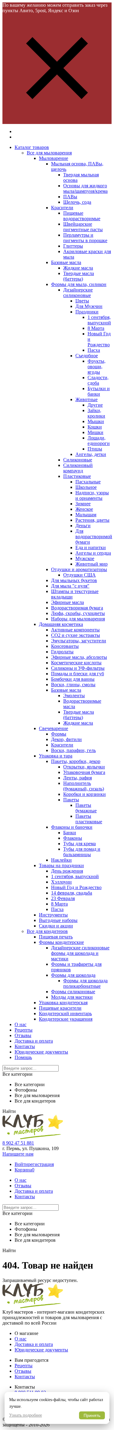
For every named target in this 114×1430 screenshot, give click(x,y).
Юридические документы (41, 1051)
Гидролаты (62, 651)
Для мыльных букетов (74, 580)
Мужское (84, 558)
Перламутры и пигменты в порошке (85, 237)
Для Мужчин (88, 306)
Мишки (95, 432)
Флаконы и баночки (71, 827)
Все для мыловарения (49, 152)
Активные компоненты (75, 629)
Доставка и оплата (34, 1040)
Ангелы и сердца (93, 553)
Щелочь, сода (77, 202)
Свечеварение (53, 728)
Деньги (83, 525)
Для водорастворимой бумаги (93, 536)
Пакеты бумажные (86, 808)
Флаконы (72, 838)
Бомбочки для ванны (73, 679)
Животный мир (91, 564)
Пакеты (71, 799)
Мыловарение (53, 158)
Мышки (96, 421)
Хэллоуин (61, 881)
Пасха (94, 350)
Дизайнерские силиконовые (78, 292)
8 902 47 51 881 (18, 1143)
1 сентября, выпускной (99, 320)
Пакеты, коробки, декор (75, 761)
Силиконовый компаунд (78, 468)
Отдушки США (79, 574)
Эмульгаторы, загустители (78, 640)
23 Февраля (63, 898)
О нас (20, 1024)
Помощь (23, 1057)
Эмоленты (74, 695)
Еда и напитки (90, 547)
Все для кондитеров (47, 931)
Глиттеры (73, 246)
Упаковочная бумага (84, 772)
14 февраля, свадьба (71, 892)
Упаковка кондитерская (63, 1002)
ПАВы (70, 196)
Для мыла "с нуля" (70, 585)
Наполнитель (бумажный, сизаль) (83, 786)
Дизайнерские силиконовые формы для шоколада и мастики (80, 953)
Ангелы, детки (90, 454)
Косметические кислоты (76, 662)
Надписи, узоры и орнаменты (92, 495)
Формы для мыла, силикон (78, 284)
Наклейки (61, 860)
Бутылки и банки (99, 391)
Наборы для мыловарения (78, 618)
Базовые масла (66, 262)
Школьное (86, 487)
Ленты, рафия (77, 777)
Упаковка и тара (55, 755)
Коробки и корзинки (84, 794)
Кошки (95, 426)
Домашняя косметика (61, 624)
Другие (95, 405)
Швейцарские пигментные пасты (83, 226)
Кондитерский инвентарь (65, 1013)
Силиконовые (77, 459)
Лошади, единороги (99, 440)
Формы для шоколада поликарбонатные (85, 983)
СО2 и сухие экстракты (75, 635)
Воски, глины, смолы (73, 684)
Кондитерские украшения (65, 1019)
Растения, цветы (92, 520)
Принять (92, 1415)
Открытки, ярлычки (84, 766)
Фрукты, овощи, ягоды (96, 366)
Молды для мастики (72, 997)
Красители (62, 207)
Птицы (95, 448)
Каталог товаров (32, 147)
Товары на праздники (61, 865)
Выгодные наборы (58, 920)
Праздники (86, 311)
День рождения (67, 871)
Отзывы (23, 1035)
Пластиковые (77, 476)
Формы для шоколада (73, 975)
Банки (69, 832)
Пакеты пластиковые (88, 819)
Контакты (25, 1046)
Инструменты (53, 914)
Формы (58, 733)
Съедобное (86, 355)
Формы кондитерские (61, 942)
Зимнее (83, 503)
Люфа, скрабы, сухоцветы (78, 613)
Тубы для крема (79, 843)
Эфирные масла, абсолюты (79, 657)
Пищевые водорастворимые (81, 215)
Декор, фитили (66, 739)
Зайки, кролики (96, 413)
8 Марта (96, 328)
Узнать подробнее (25, 1415)
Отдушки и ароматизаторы (79, 569)
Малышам (85, 514)
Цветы (82, 300)
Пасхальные (88, 481)
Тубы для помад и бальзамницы (81, 851)
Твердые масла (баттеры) (78, 276)
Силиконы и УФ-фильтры (78, 668)
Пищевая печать (56, 936)
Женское (84, 509)
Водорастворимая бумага (77, 607)
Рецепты (24, 1030)
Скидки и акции (56, 925)
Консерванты (65, 646)
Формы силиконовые (73, 991)
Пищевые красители (60, 1008)
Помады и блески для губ (77, 673)
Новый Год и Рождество (76, 887)
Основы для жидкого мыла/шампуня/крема (85, 188)
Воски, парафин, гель (73, 750)
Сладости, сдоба (98, 380)
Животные (86, 399)
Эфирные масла (67, 602)
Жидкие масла (78, 267)
